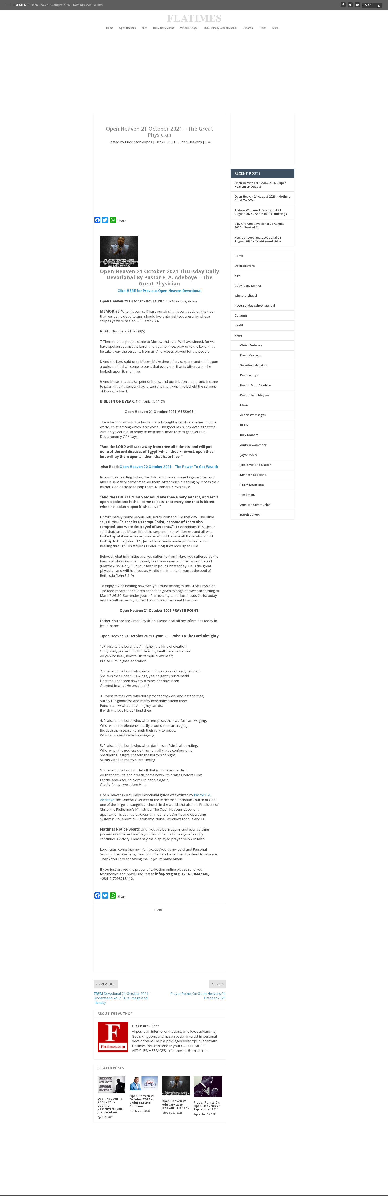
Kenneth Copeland (253, 475)
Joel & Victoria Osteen (255, 465)
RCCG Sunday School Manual (220, 28)
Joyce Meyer (248, 455)
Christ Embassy (251, 345)
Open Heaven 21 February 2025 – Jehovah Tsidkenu (175, 1104)
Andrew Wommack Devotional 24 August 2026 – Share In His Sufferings (261, 212)
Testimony (248, 495)
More (275, 28)
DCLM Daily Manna (163, 28)
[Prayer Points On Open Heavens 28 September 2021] (208, 1086)
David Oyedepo (250, 355)
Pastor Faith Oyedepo (255, 385)
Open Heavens (127, 28)
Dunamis (248, 28)
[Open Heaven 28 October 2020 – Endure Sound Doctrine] (144, 1083)
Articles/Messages (253, 415)
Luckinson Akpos (138, 142)
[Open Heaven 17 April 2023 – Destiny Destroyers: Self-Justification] (112, 1084)
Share (121, 221)
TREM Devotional (252, 485)
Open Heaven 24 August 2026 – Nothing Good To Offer (262, 198)
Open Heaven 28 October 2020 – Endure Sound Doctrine (142, 1101)
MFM (144, 28)
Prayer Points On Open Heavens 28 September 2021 (207, 1105)
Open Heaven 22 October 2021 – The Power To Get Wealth (169, 466)
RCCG (244, 425)
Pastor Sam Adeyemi (255, 395)
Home (109, 28)
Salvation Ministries (254, 365)
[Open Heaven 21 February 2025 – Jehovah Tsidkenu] (176, 1085)
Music (244, 405)
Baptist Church (250, 514)
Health (262, 28)
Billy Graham (249, 435)
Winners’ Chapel (189, 28)
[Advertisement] (186, 77)
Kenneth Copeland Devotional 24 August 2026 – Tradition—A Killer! (258, 239)
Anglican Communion (255, 505)
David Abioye (249, 375)
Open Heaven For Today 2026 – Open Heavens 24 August (260, 184)
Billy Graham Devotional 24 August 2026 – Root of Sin (259, 225)
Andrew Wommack (253, 445)
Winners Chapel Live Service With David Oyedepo (63, 5)
